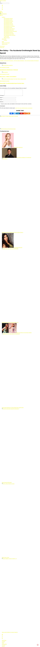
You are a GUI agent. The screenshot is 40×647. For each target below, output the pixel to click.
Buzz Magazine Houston (8, 24)
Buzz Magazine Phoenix (8, 32)
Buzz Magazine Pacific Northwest (10, 31)
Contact (5, 40)
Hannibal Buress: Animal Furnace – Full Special (9, 69)
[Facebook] (11, 113)
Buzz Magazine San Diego (9, 33)
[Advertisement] (23, 123)
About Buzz (4, 38)
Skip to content (3, 0)
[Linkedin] (18, 113)
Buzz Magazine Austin (8, 19)
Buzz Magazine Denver (8, 23)
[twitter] (2, 5)
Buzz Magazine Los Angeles (9, 26)
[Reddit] (25, 113)
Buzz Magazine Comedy (4, 67)
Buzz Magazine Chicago (8, 21)
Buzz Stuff (7, 36)
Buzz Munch (7, 37)
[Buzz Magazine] (3, 13)
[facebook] (2, 6)
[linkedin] (2, 9)
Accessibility (4, 644)
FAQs (3, 41)
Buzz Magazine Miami (8, 27)
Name (1, 97)
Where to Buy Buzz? (6, 42)
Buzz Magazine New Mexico (9, 28)
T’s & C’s (3, 645)
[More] (28, 113)
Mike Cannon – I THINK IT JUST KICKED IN (8, 76)
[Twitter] (14, 113)
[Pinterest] (21, 113)
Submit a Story (4, 44)
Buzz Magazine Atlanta (8, 18)
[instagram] (2, 7)
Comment (2, 95)
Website (1, 101)
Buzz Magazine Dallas (8, 22)
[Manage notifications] (37, 645)
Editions (3, 17)
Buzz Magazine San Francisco (9, 35)
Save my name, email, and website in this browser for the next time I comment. (16, 103)
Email (1, 99)
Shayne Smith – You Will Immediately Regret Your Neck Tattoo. (12, 83)
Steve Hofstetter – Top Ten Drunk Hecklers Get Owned (28, 60)
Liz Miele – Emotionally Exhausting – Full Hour (8, 60)
